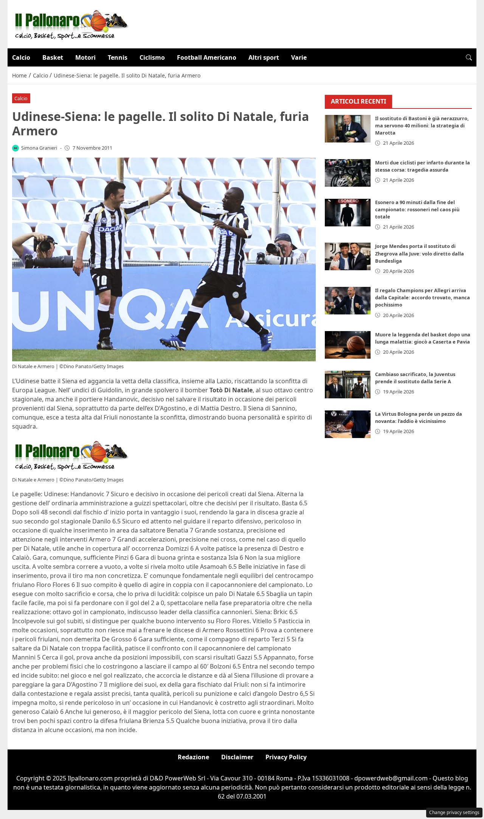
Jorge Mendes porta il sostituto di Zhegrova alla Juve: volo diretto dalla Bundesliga (419, 253)
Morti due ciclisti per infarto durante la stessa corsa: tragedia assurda (422, 166)
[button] (469, 57)
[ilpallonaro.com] (70, 23)
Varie (299, 57)
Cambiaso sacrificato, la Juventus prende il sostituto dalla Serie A (415, 378)
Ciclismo (152, 57)
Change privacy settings (454, 812)
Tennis (117, 57)
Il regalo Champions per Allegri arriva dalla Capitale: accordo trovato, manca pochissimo (422, 297)
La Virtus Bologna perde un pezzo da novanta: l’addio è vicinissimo (418, 418)
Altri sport (263, 57)
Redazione (193, 757)
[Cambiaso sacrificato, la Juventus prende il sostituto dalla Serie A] (348, 385)
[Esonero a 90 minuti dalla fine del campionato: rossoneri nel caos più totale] (348, 212)
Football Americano (206, 57)
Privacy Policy (286, 757)
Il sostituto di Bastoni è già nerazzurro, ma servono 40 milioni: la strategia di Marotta (422, 125)
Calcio (21, 57)
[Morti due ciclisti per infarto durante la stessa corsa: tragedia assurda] (348, 173)
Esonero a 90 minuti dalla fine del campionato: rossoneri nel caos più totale (417, 209)
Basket (52, 57)
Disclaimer (237, 757)
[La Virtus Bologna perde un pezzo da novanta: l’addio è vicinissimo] (348, 424)
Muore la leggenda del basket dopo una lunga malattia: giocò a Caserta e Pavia (422, 338)
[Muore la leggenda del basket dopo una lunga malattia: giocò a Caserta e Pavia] (348, 345)
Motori (85, 57)
